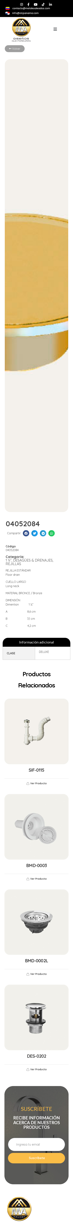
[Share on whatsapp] (51, 533)
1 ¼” (9, 560)
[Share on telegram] (43, 533)
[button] (55, 29)
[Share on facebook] (26, 533)
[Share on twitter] (34, 533)
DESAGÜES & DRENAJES (33, 560)
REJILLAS (13, 564)
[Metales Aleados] (19, 1209)
